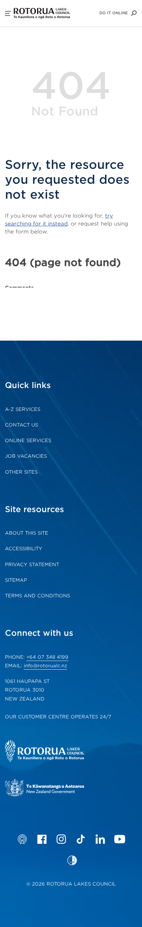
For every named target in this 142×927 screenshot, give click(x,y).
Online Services (28, 440)
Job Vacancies (26, 456)
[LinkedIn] (100, 839)
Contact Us (21, 425)
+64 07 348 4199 (47, 657)
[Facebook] (41, 839)
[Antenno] (22, 839)
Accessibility (23, 548)
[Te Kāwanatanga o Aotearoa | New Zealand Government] (54, 789)
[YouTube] (119, 839)
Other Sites (21, 472)
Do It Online (113, 13)
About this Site (26, 533)
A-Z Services (22, 409)
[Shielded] (72, 860)
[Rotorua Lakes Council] (54, 752)
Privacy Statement (32, 564)
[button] (8, 13)
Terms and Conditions (37, 595)
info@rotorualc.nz (45, 665)
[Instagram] (61, 839)
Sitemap (16, 580)
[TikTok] (80, 839)
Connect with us (39, 633)
